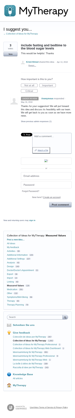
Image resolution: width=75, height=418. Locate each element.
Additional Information (17, 255)
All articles (18, 378)
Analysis (11, 262)
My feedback (13, 247)
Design (10, 266)
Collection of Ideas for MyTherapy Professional (35, 344)
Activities (11, 251)
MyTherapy (19, 385)
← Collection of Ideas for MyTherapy (20, 34)
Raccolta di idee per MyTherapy (28, 367)
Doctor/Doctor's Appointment (20, 270)
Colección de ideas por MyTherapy (30, 337)
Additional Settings (16, 259)
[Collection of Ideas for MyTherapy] (37, 10)
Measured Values (56, 235)
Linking (10, 282)
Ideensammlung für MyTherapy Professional (34, 356)
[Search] (65, 317)
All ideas (11, 243)
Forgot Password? (30, 191)
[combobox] (35, 317)
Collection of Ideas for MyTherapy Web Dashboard (37, 348)
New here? (46, 197)
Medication (12, 289)
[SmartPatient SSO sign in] (46, 161)
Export (10, 274)
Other (9, 293)
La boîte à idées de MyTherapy (28, 363)
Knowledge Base (23, 374)
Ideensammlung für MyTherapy (28, 352)
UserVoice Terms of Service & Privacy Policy (49, 407)
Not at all (31, 85)
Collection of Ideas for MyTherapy (25, 235)
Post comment (60, 204)
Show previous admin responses (36, 121)
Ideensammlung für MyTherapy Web (30, 360)
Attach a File (43, 150)
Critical (31, 91)
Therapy (11, 301)
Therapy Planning (15, 305)
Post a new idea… (16, 239)
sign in (32, 220)
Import (10, 278)
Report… (32, 65)
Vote (11, 54)
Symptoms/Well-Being (17, 297)
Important (49, 85)
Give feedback (21, 332)
